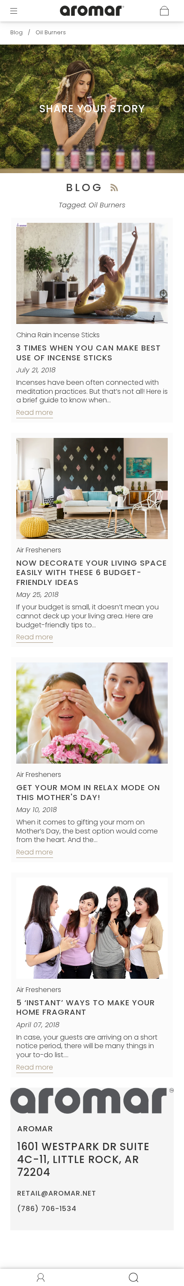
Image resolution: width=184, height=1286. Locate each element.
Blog (16, 32)
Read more (34, 412)
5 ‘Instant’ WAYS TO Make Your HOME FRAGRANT (85, 1007)
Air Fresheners (38, 550)
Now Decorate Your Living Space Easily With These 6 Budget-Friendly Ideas (91, 573)
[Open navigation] (19, 10)
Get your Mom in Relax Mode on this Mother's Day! (88, 792)
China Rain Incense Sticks (58, 335)
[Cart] (164, 10)
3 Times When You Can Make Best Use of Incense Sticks (88, 352)
